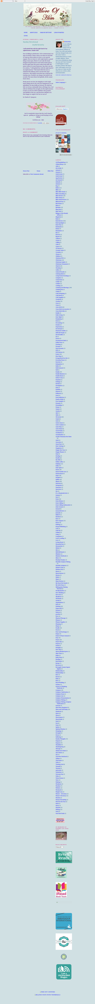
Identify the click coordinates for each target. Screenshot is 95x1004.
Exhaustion (59, 364)
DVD (57, 350)
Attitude (58, 182)
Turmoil (58, 766)
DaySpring (59, 319)
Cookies (58, 283)
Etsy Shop (58, 356)
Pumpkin (58, 647)
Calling (58, 242)
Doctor (57, 338)
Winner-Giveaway (61, 795)
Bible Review (59, 195)
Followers (58, 393)
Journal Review (60, 511)
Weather (58, 786)
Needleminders (60, 590)
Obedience (59, 596)
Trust (57, 762)
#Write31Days (59, 164)
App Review (59, 178)
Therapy (58, 748)
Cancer (58, 246)
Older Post (50, 171)
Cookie (58, 281)
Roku (57, 678)
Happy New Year (60, 450)
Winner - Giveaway (61, 794)
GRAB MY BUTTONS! (46, 32)
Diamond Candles (61, 330)
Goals (57, 419)
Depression (59, 327)
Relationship (59, 671)
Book (57, 219)
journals (58, 513)
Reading (58, 659)
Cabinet (58, 238)
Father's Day (59, 377)
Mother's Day (59, 567)
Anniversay (59, 176)
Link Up (58, 530)
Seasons (58, 705)
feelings (58, 381)
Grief (57, 440)
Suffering (58, 737)
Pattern (58, 612)
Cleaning (58, 268)
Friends (58, 403)
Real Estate (59, 661)
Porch (57, 630)
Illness (57, 481)
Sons (57, 725)
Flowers (58, 391)
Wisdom (58, 797)
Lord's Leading (60, 538)
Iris (57, 491)
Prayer (57, 639)
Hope (57, 475)
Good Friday (59, 430)
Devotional (59, 328)
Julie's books (61, 133)
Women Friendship (61, 799)
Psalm (57, 645)
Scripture (58, 690)
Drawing (58, 344)
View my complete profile (63, 75)
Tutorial (58, 768)
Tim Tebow (59, 752)
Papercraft (59, 608)
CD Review (59, 248)
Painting (58, 606)
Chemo (58, 254)
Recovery (58, 665)
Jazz (57, 497)
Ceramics (58, 252)
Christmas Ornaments (62, 264)
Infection (58, 483)
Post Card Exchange (61, 632)
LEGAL (26, 35)
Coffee (57, 270)
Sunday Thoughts (61, 739)
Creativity (58, 299)
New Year (58, 594)
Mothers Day (59, 569)
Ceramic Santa (60, 250)
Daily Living (59, 315)
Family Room (59, 376)
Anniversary (59, 174)
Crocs (57, 303)
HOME (25, 32)
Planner (58, 620)
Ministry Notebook (61, 556)
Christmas (58, 260)
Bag (57, 186)
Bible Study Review (61, 199)
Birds (57, 205)
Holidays (58, 464)
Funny (57, 407)
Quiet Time (59, 653)
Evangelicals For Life (62, 358)
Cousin (57, 291)
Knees (57, 522)
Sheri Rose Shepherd (61, 707)
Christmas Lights (60, 262)
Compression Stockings (62, 275)
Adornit (58, 170)
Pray (57, 637)
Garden (58, 411)
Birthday (58, 207)
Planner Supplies (60, 622)
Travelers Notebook (61, 756)
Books (57, 228)
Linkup (58, 532)
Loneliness (59, 536)
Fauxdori (58, 379)
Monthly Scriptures (61, 565)
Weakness (58, 784)
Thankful (58, 745)
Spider (57, 727)
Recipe (57, 663)
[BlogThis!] (44, 123)
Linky (57, 534)
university (58, 770)
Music (57, 579)
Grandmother (59, 434)
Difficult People (60, 332)
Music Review (59, 581)
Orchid (57, 600)
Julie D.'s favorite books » (66, 155)
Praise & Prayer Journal (62, 636)
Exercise (58, 362)
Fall (57, 370)
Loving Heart (59, 542)
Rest (57, 674)
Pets (57, 616)
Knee (57, 518)
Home (38, 171)
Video (57, 776)
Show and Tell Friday (62, 709)
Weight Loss (59, 792)
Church (58, 266)
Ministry (58, 554)
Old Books (58, 598)
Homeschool (59, 473)
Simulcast (58, 711)
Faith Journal (59, 368)
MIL (57, 550)
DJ (56, 336)
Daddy (57, 313)
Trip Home (59, 760)
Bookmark (59, 226)
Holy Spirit (59, 467)
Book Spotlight (60, 223)
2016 (57, 166)
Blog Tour (58, 211)
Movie (57, 571)
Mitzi (57, 558)
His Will (58, 460)
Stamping (58, 731)
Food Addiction (60, 397)
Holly (57, 465)
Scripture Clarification (62, 692)
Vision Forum (59, 778)
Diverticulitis (59, 334)
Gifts (57, 415)
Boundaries (59, 230)
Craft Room (59, 295)
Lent (57, 528)
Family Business (60, 374)
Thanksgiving (60, 746)
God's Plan (59, 427)
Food (57, 395)
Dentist (58, 325)
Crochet (58, 301)
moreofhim (67, 41)
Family (58, 372)
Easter (57, 354)
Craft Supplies (60, 297)
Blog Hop (58, 209)
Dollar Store (59, 342)
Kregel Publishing (61, 526)
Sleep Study (59, 719)
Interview (58, 489)
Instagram (59, 485)
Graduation (59, 432)
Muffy (57, 577)
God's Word (59, 428)
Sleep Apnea (59, 717)
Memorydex (59, 546)
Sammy (58, 684)
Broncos (58, 234)
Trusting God (59, 764)
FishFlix (58, 389)
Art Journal (59, 180)
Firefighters (59, 385)
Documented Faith (61, 340)
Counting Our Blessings (62, 287)
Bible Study (59, 197)
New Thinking (60, 592)
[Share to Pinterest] (48, 123)
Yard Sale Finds (60, 813)
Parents (58, 610)
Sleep (57, 715)
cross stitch (59, 307)
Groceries (58, 442)
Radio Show (59, 657)
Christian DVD (60, 258)
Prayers (58, 643)
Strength (58, 733)
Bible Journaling (60, 193)
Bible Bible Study (60, 191)
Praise (57, 634)
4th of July (58, 168)
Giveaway (58, 417)
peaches (58, 614)
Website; (58, 788)
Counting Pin (59, 289)
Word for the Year (61, 801)
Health (58, 458)
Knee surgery (59, 520)
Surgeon (58, 741)
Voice (57, 780)
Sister (57, 713)
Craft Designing (60, 293)
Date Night (59, 317)
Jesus (57, 499)
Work (57, 803)
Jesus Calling (59, 503)
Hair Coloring (59, 446)
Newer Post (26, 171)
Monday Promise (60, 560)
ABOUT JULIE (33, 32)
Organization (59, 602)
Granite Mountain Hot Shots (63, 436)
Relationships (59, 672)
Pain (57, 604)
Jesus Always (59, 501)
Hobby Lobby (59, 462)
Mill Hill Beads (60, 552)
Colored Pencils (60, 272)
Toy (57, 754)
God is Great (59, 423)
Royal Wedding (60, 682)
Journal (58, 509)
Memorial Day (60, 544)
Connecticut (59, 279)
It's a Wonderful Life (61, 493)
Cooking (58, 285)
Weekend (58, 790)
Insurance (58, 487)
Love (57, 540)
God (57, 421)
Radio (57, 655)
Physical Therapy (61, 618)
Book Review (59, 221)
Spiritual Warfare (60, 729)
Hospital (58, 477)
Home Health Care (61, 471)
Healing (58, 456)
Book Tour (58, 225)
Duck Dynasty (60, 348)
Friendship (59, 405)
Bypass (58, 236)
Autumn (58, 184)
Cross (57, 305)
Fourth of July (59, 399)
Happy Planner (60, 452)
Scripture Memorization (62, 698)
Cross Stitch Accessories (62, 309)
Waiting (58, 782)
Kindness (58, 516)
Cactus (57, 240)
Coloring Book (60, 274)
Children (58, 256)
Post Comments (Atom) (36, 174)
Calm (57, 244)
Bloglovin (58, 217)
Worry (57, 805)
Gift (57, 413)
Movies (58, 575)
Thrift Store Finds (61, 750)
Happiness (59, 448)
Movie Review (60, 573)
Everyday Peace (60, 360)
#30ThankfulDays (61, 162)
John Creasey (59, 507)
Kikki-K (58, 514)
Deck (57, 321)
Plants (57, 626)
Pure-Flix (58, 649)
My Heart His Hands (61, 583)
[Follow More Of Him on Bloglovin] (62, 109)
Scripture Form (60, 694)
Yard (57, 811)
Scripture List (59, 696)
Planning (58, 624)
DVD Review (59, 352)
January (58, 495)
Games (58, 409)
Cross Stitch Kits (60, 311)
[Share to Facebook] (47, 123)
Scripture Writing (60, 700)
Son (57, 723)
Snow (57, 721)
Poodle (58, 628)
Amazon (58, 172)
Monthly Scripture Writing (63, 562)
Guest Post (59, 444)
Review (58, 676)
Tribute (58, 758)
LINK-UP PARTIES (59, 32)
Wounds (58, 807)
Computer (58, 278)
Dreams (58, 346)
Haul (57, 454)
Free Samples (59, 401)
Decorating (59, 323)
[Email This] (43, 123)
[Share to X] (45, 123)
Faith (57, 366)
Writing (58, 809)
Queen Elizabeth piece (62, 651)
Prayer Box (59, 641)
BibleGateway (59, 201)
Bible (57, 190)
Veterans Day (59, 774)
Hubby (57, 479)
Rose (57, 680)
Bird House (59, 203)
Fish (57, 387)
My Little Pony (60, 585)
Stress (57, 735)
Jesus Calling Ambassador (63, 505)
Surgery (58, 743)
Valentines (59, 772)
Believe (58, 188)
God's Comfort (60, 425)
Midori (57, 548)
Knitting (58, 524)
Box (57, 232)
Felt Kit (58, 383)
